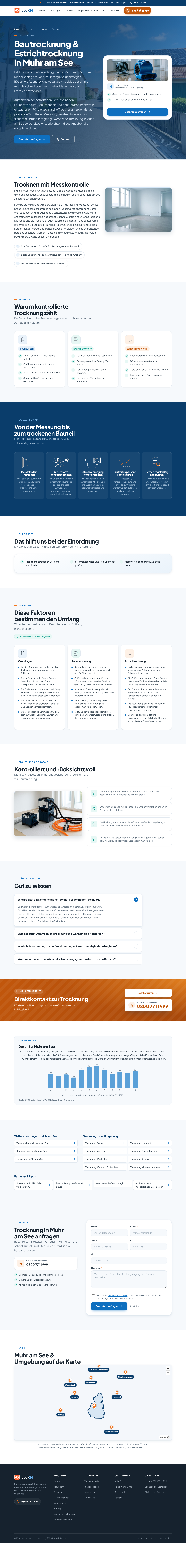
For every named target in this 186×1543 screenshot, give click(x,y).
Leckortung (90, 1492)
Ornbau (57, 1481)
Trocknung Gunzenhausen (143, 1151)
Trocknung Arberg (139, 1159)
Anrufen (65, 139)
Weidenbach (60, 1503)
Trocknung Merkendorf (97, 1151)
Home (42, 10)
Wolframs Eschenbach (65, 1514)
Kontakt (115, 10)
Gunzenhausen (61, 1497)
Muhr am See (43, 29)
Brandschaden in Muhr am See (31, 1151)
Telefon (95, 1240)
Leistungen (55, 10)
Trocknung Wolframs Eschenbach (102, 1167)
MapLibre (163, 1437)
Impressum (143, 1538)
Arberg (57, 1508)
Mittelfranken (28, 29)
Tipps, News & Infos (88, 10)
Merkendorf (59, 1492)
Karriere (168, 1538)
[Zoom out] (168, 1372)
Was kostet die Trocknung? (109, 1183)
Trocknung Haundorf (140, 1143)
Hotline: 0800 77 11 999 (156, 1481)
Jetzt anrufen (146, 992)
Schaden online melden (156, 1486)
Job (104, 10)
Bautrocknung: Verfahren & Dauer (70, 1185)
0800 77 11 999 (139, 2)
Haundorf (59, 1486)
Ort (93, 1254)
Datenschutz (156, 1538)
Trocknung (89, 1497)
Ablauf (70, 10)
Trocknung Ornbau (94, 1143)
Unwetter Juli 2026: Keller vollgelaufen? (29, 1185)
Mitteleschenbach (63, 1519)
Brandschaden (91, 1486)
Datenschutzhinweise (117, 1295)
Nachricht (96, 1268)
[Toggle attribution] (168, 1437)
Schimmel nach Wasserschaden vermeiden (149, 1185)
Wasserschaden (92, 1481)
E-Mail (134, 1226)
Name (95, 1226)
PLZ (132, 1240)
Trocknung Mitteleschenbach (145, 1167)
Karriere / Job (121, 1492)
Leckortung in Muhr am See (30, 1159)
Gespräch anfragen (30, 139)
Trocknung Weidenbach (97, 1159)
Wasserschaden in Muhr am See (32, 1143)
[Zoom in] (168, 1368)
